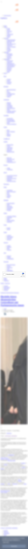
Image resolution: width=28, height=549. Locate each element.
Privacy (21, 276)
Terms (24, 276)
